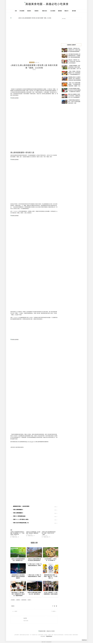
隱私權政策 (48, 641)
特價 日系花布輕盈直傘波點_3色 (21, 522)
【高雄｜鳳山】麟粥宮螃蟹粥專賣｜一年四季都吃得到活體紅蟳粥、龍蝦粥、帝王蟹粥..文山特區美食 (74, 85)
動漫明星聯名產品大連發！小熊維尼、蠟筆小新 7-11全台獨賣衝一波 (50, 576)
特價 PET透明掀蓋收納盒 (19, 516)
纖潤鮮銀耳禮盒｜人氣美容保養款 (21, 506)
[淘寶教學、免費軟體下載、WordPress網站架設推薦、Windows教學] (18, 585)
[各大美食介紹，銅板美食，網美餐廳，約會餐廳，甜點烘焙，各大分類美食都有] (50, 552)
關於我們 (44, 641)
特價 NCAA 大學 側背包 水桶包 (20, 519)
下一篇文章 (53, 611)
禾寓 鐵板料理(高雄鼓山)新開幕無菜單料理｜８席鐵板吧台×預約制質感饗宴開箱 (74, 56)
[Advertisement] (34, 79)
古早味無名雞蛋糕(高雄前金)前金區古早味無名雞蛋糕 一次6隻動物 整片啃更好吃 (74, 90)
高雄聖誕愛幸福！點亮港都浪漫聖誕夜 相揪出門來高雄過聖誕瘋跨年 (18, 576)
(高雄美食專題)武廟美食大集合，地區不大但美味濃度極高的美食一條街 (74, 102)
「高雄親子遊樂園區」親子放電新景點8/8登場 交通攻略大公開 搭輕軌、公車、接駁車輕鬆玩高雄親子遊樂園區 (74, 68)
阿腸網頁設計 (49, 636)
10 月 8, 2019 (37, 62)
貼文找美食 (53, 10)
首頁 (16, 10)
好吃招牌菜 (22, 10)
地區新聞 (32, 62)
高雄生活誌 (44, 10)
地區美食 (29, 10)
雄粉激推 (60, 10)
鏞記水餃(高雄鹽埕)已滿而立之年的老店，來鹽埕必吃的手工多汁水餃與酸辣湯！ (74, 96)
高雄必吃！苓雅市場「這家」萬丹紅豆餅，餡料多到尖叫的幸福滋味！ (74, 61)
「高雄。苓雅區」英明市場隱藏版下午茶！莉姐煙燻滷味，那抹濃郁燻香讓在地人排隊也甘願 (74, 73)
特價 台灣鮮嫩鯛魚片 (18, 509)
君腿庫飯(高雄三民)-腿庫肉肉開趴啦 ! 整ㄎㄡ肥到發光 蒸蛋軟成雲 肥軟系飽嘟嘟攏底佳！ (74, 79)
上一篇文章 (15, 611)
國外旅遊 (74, 10)
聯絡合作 (67, 10)
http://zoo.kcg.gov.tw (30, 441)
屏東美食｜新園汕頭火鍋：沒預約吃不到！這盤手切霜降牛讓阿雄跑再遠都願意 (74, 50)
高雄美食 (37, 10)
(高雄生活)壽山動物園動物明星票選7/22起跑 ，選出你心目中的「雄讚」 (49, 533)
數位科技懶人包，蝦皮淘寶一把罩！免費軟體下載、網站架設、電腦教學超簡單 (18, 594)
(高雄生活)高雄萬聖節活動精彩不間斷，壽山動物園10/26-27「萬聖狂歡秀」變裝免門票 (17, 533)
